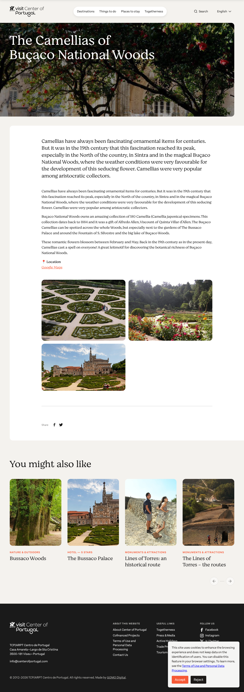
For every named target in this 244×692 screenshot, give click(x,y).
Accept (180, 679)
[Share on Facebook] (54, 425)
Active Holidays (167, 641)
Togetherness (166, 630)
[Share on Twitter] (61, 424)
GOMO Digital (116, 677)
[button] (224, 11)
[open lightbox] (83, 310)
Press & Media (166, 635)
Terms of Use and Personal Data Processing (124, 645)
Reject (198, 679)
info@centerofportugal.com (29, 661)
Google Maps (52, 267)
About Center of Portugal (130, 630)
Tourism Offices (167, 652)
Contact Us (120, 655)
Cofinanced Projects (126, 635)
